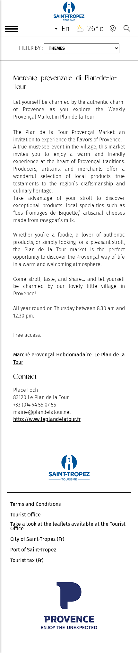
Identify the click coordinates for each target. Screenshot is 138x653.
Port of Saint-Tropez (33, 550)
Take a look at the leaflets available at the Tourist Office (67, 526)
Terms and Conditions (35, 504)
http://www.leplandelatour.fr (47, 419)
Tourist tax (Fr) (26, 560)
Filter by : (31, 48)
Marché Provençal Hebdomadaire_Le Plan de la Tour (69, 358)
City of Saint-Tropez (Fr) (37, 539)
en (65, 28)
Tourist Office (25, 515)
